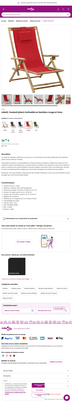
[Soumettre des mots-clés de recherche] (68, 14)
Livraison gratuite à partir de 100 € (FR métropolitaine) (38, 3)
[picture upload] (47, 242)
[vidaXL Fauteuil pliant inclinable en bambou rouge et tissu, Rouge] (36, 59)
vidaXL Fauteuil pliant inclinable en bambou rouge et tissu (31, 112)
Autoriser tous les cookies (39, 385)
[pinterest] (10, 356)
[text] (5, 141)
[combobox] (36, 14)
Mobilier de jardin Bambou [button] (29, 293)
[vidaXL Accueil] (31, 9)
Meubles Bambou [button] (29, 288)
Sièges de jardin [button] (7, 298)
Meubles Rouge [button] (16, 288)
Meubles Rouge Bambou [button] (45, 288)
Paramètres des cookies (39, 395)
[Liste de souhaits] (63, 9)
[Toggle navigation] (3, 9)
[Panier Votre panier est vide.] (68, 9)
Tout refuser (39, 390)
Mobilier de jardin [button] (62, 288)
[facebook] (3, 356)
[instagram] (7, 356)
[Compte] (58, 9)
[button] (5, 127)
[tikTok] (14, 356)
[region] (24, 390)
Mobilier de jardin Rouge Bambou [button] (50, 293)
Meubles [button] (5, 288)
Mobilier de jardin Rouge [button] (10, 293)
